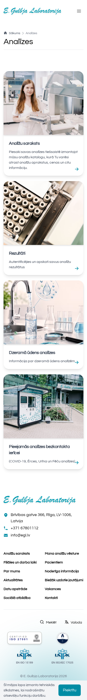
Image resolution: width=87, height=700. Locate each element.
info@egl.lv (20, 535)
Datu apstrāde (15, 589)
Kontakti (51, 598)
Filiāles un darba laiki (20, 562)
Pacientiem (54, 562)
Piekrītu (69, 690)
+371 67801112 (24, 528)
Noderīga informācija (62, 571)
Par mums (12, 571)
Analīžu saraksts (17, 553)
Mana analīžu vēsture (62, 553)
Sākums (14, 33)
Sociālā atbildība (17, 598)
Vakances (53, 589)
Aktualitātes (13, 580)
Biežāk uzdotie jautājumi (64, 580)
